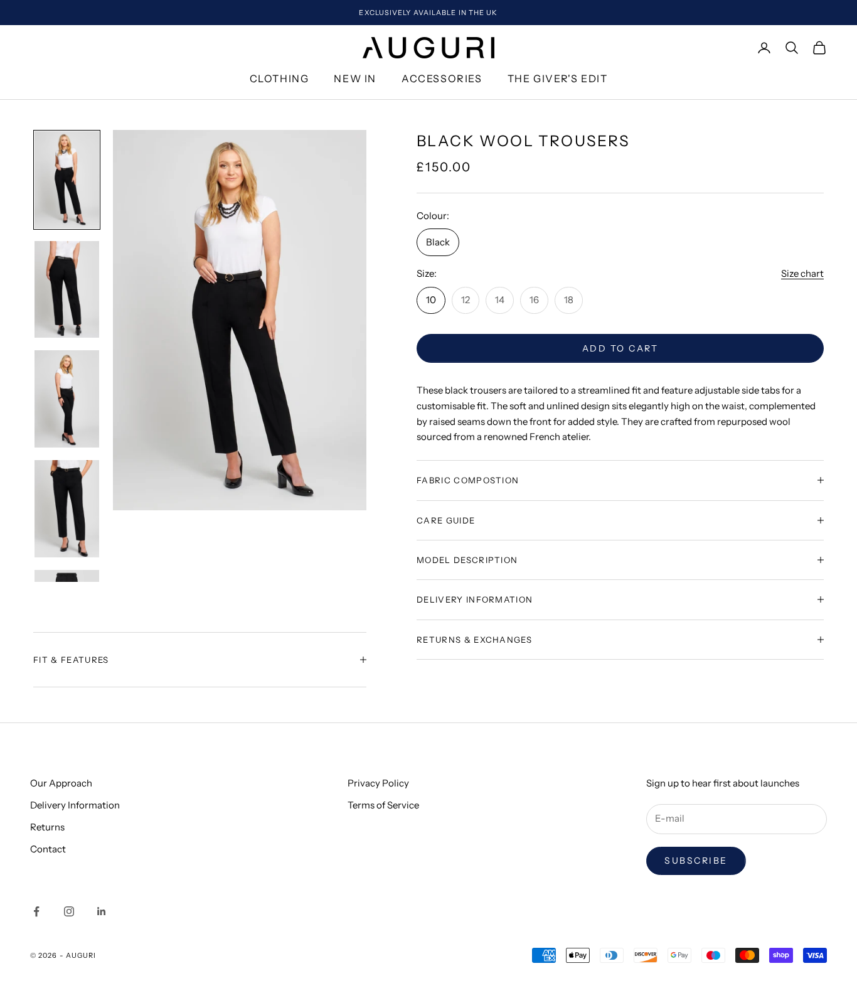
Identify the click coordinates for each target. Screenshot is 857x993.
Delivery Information (75, 805)
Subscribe (696, 860)
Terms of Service (383, 805)
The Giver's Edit (558, 79)
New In (355, 79)
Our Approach (61, 783)
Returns (47, 827)
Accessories (442, 79)
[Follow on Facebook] (36, 911)
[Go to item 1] (66, 180)
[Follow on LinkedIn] (101, 911)
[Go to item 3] (66, 399)
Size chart (802, 273)
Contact (48, 849)
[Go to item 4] (66, 509)
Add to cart (620, 347)
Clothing (279, 79)
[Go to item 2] (66, 290)
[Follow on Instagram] (69, 911)
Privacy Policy (378, 783)
